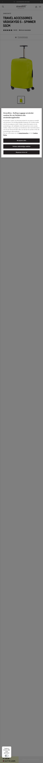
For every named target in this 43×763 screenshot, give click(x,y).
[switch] (6, 756)
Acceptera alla (21, 140)
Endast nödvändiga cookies (21, 146)
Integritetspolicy (23, 133)
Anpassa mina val (21, 152)
